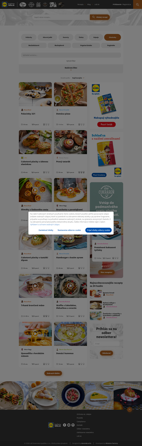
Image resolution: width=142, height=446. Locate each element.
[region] (71, 223)
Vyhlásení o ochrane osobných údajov (44, 224)
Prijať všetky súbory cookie (98, 230)
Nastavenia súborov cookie (69, 230)
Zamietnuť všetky (46, 230)
